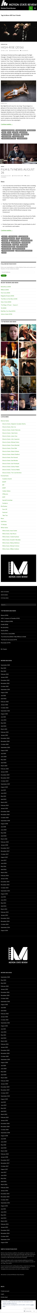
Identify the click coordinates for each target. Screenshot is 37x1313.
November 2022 (5, 683)
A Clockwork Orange (8, 130)
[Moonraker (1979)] (27, 401)
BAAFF (4, 482)
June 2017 (3, 860)
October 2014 (5, 924)
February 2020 (5, 768)
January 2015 (4, 915)
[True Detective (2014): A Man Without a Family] (27, 384)
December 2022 (5, 680)
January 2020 (4, 772)
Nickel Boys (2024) (6, 286)
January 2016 (4, 878)
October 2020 (5, 744)
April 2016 (3, 869)
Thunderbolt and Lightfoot (24, 250)
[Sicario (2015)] (27, 367)
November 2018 (5, 814)
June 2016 (3, 863)
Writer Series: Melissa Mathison (11, 543)
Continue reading (7, 124)
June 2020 (3, 756)
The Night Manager (18, 136)
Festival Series (5, 475)
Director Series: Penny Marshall (10, 445)
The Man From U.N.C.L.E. (8, 250)
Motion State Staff (18, 175)
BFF (3, 485)
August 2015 (4, 894)
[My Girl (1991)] (9, 367)
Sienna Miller (25, 134)
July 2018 (3, 826)
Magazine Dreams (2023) (7, 296)
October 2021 (5, 707)
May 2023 (3, 671)
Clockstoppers (23, 236)
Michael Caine (6, 242)
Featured (4, 512)
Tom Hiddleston (22, 138)
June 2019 (3, 793)
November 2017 (5, 851)
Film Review (4, 506)
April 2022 (3, 698)
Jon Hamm (5, 240)
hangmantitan (14, 50)
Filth (9, 132)
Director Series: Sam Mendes (10, 460)
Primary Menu (35, 8)
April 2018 (3, 836)
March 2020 (4, 765)
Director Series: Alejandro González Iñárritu (14, 424)
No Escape (15, 244)
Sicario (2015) (4, 630)
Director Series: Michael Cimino (10, 442)
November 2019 (5, 778)
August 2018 (4, 823)
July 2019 (3, 790)
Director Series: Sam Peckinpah (10, 463)
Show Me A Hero (6, 248)
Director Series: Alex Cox (9, 427)
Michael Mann (26, 242)
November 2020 (5, 741)
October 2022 (5, 686)
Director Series (5, 421)
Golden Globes (6, 491)
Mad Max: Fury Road (26, 240)
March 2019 (4, 802)
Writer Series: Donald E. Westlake (11, 539)
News (2, 166)
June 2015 (3, 900)
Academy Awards (7, 478)
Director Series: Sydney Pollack (10, 466)
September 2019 (5, 784)
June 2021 (3, 720)
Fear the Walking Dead (8, 238)
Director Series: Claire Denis (10, 433)
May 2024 (3, 668)
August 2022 (4, 692)
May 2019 (3, 796)
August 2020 (4, 750)
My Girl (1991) (4, 627)
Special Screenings (7, 500)
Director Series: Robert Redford (11, 454)
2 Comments (24, 50)
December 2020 (5, 738)
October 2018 (5, 817)
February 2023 (5, 674)
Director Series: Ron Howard (10, 457)
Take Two (5, 515)
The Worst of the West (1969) (9, 299)
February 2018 (5, 842)
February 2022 (5, 701)
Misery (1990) (4, 615)
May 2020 (3, 759)
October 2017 (5, 854)
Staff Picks (4, 521)
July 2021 (3, 717)
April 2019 (3, 799)
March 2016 (4, 872)
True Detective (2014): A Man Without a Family (13, 636)
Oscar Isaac (24, 244)
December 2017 (5, 848)
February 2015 (5, 912)
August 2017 (4, 857)
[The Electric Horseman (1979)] (9, 401)
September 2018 (5, 820)
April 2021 (3, 726)
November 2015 (5, 884)
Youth (4, 252)
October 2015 (5, 887)
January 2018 (4, 845)
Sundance (5, 503)
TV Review (4, 524)
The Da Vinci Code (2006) (8, 633)
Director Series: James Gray (9, 436)
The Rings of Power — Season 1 (9, 305)
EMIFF (4, 488)
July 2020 (3, 753)
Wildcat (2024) (5, 289)
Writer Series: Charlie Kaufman (10, 536)
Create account (5, 1291)
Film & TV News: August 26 (18, 171)
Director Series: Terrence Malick (11, 469)
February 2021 (5, 732)
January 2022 (4, 704)
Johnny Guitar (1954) (6, 314)
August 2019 (4, 787)
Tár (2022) (3, 308)
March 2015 (4, 909)
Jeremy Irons (23, 132)
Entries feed (4, 1297)
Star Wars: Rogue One (19, 248)
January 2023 (4, 677)
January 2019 (4, 808)
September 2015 (5, 890)
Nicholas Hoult (6, 244)
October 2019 (5, 781)
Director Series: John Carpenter (11, 439)
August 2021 (4, 714)
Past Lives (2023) (5, 292)
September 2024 (5, 665)
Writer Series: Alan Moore (9, 533)
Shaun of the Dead (22, 246)
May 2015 (3, 903)
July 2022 (3, 695)
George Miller (25, 238)
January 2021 (4, 735)
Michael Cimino (16, 242)
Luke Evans (16, 134)
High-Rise (15, 132)
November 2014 (5, 921)
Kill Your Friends (6, 134)
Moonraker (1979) (5, 642)
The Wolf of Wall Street (8, 138)
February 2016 (5, 875)
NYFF (3, 497)
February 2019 (5, 805)
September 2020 (5, 747)
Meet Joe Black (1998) (7, 621)
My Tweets (4, 649)
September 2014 (5, 927)
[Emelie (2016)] (27, 350)
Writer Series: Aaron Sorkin (9, 530)
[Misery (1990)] (9, 332)
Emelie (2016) (4, 624)
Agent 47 (4, 236)
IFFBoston (4, 44)
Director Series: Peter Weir (9, 448)
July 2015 (3, 897)
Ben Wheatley (31, 130)
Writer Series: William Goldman (10, 549)
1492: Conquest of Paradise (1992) (10, 618)
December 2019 (5, 775)
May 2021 (3, 723)
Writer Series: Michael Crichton (10, 546)
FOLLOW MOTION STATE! (8, 264)
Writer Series (4, 527)
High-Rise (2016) (12, 47)
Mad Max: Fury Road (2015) (8, 311)
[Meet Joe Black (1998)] (9, 350)
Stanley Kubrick (6, 136)
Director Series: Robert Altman (10, 451)
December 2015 (5, 881)
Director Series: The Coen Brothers (12, 472)
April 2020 (3, 762)
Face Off (4, 509)
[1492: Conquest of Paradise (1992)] (27, 332)
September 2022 (5, 689)
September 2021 (5, 710)
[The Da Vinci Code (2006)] (9, 384)
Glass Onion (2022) (6, 302)
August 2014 (4, 930)
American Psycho (20, 130)
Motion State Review (8, 8)
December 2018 (5, 811)
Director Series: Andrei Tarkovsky (11, 430)
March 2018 (4, 839)
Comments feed (5, 1300)
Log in (2, 1294)
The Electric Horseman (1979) (9, 639)
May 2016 (3, 866)
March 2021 (4, 729)
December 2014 (5, 918)
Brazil (4, 132)
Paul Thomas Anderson (8, 246)
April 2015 (3, 906)
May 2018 (3, 833)
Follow (3, 275)
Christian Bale (13, 236)
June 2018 (3, 829)
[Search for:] (18, 604)
